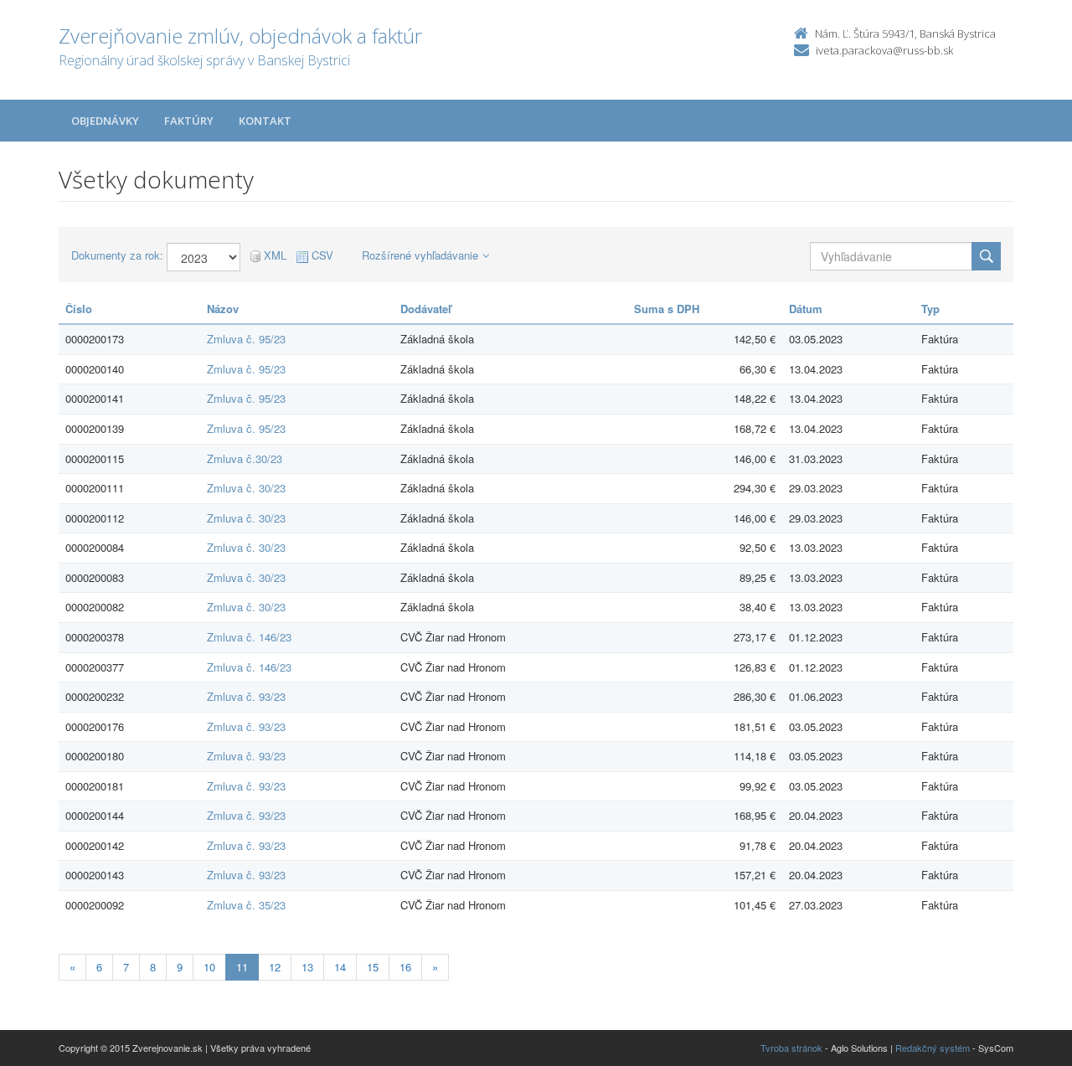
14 (340, 967)
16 (405, 967)
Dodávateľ (425, 309)
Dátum (805, 309)
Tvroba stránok (791, 1047)
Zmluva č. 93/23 (246, 696)
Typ (930, 309)
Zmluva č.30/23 (244, 458)
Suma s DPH (666, 309)
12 (275, 967)
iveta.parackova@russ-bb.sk (884, 50)
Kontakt (265, 120)
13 (307, 967)
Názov (223, 309)
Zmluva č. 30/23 (246, 488)
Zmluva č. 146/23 (249, 637)
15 (373, 967)
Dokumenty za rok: (117, 255)
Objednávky (105, 120)
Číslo (78, 309)
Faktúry (189, 120)
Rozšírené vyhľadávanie (420, 255)
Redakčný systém (932, 1047)
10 (209, 967)
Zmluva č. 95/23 (246, 339)
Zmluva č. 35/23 (246, 905)
